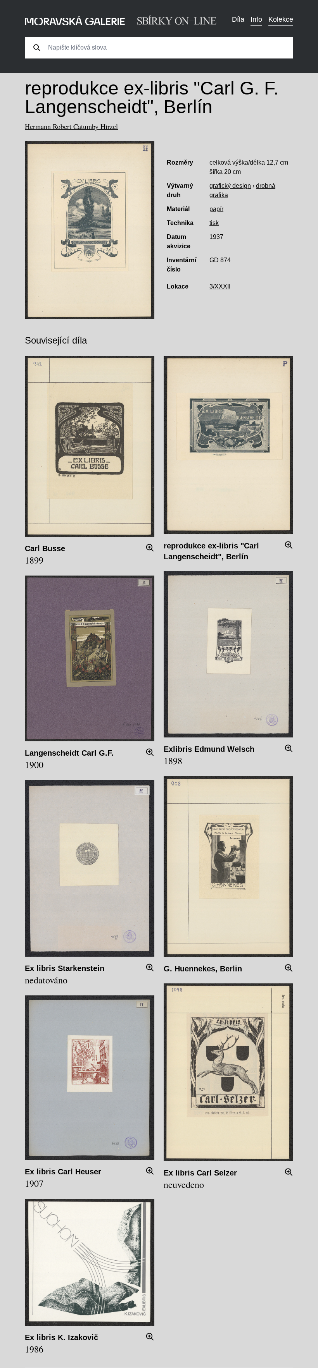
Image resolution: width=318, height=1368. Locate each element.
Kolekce (280, 19)
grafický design (230, 185)
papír (216, 209)
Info (256, 19)
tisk (214, 223)
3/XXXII (219, 286)
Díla (238, 19)
